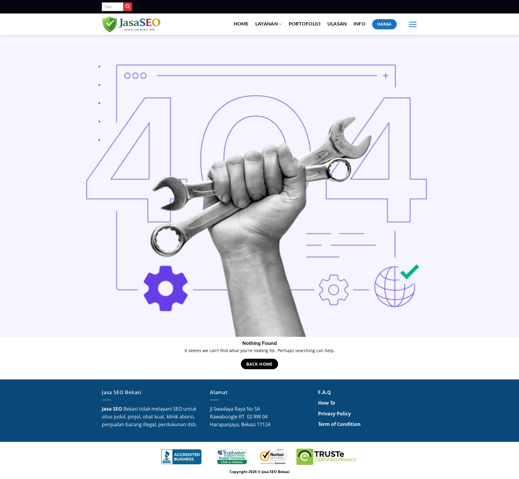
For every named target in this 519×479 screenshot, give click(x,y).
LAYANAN (266, 24)
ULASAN (337, 24)
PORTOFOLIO (305, 24)
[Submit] (127, 6)
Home (241, 24)
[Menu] (412, 24)
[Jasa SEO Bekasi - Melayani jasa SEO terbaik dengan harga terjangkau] (132, 24)
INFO (360, 24)
